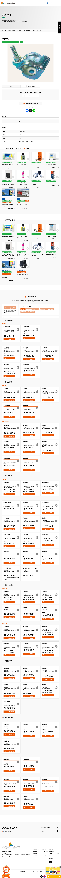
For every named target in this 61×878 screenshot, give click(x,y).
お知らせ (42, 853)
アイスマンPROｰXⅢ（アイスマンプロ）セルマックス (8, 183)
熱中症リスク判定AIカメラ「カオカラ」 (8, 205)
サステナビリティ (44, 851)
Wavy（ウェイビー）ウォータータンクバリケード (23, 205)
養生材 (34, 30)
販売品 (13, 30)
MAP (18, 329)
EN (50, 862)
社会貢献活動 (36, 855)
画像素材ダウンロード (53, 849)
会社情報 (35, 853)
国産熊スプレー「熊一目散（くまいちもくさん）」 (23, 183)
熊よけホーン (34, 165)
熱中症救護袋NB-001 (51, 183)
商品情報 (9, 30)
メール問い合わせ (10, 339)
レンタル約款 (31, 871)
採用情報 (42, 855)
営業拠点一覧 (43, 849)
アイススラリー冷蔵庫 (51, 165)
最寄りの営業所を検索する (32, 103)
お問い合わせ (51, 3)
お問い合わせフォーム (45, 827)
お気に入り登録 (31, 86)
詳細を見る (10, 168)
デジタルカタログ (52, 851)
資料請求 (42, 831)
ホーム (5, 30)
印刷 (12, 86)
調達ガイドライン (40, 871)
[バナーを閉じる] (60, 867)
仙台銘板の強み (36, 849)
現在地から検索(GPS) (11, 307)
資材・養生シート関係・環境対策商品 (24, 30)
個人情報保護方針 (23, 871)
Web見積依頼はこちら (31, 96)
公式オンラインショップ (54, 853)
